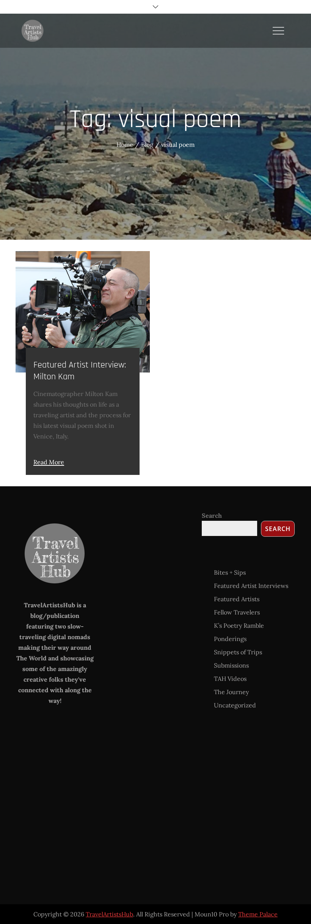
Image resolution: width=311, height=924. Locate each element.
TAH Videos (230, 678)
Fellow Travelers (237, 612)
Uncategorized (235, 705)
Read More (48, 462)
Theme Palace (258, 914)
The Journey (231, 692)
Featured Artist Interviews (251, 585)
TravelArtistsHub (109, 914)
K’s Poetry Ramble (239, 625)
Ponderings (230, 639)
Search (212, 515)
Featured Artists (236, 599)
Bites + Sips (230, 572)
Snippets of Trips (238, 652)
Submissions (231, 665)
